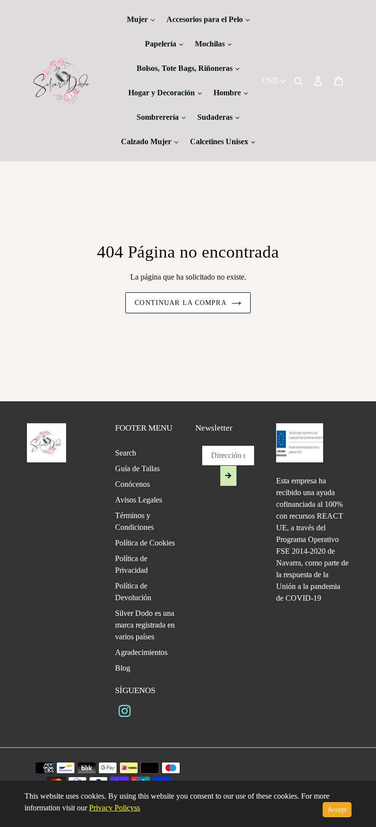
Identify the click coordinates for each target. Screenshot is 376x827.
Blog (122, 668)
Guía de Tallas (137, 468)
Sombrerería (159, 117)
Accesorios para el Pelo (205, 19)
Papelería (161, 44)
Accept (337, 809)
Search (125, 453)
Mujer (138, 19)
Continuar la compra (180, 302)
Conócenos (132, 484)
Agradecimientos (141, 652)
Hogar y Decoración (162, 92)
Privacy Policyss (114, 808)
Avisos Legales (138, 500)
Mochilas (211, 44)
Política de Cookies (145, 543)
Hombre (228, 92)
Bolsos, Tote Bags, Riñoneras (186, 68)
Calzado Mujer (147, 141)
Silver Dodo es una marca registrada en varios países (145, 625)
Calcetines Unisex (220, 141)
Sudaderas (216, 117)
